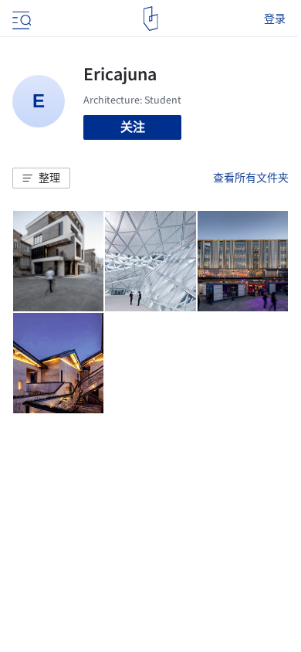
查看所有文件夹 (251, 177)
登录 (275, 18)
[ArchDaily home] (151, 18)
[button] (41, 178)
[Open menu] (20, 18)
